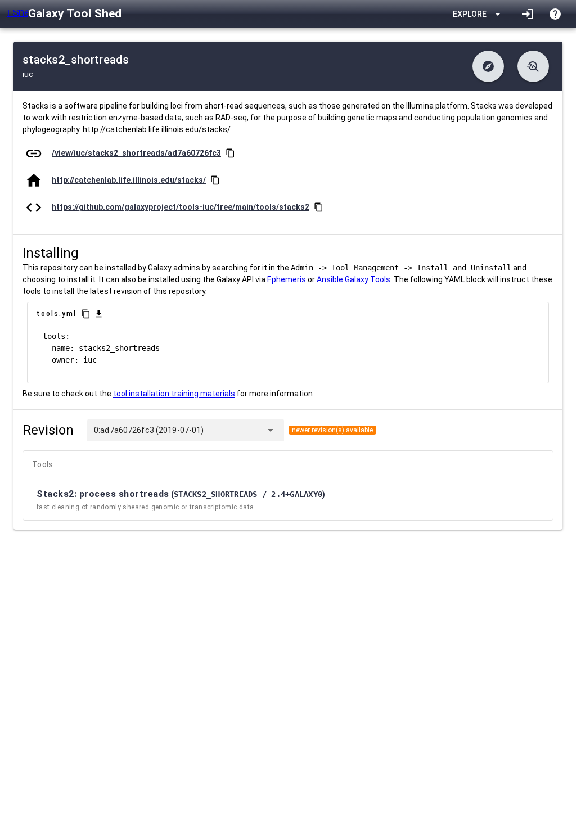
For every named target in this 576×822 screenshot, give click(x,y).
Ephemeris (286, 279)
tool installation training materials (174, 393)
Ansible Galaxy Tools (353, 279)
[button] (488, 66)
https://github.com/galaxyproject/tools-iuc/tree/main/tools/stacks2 (180, 206)
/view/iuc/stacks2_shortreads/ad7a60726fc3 (136, 152)
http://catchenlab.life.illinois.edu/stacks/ (129, 179)
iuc (27, 74)
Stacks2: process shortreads (103, 494)
